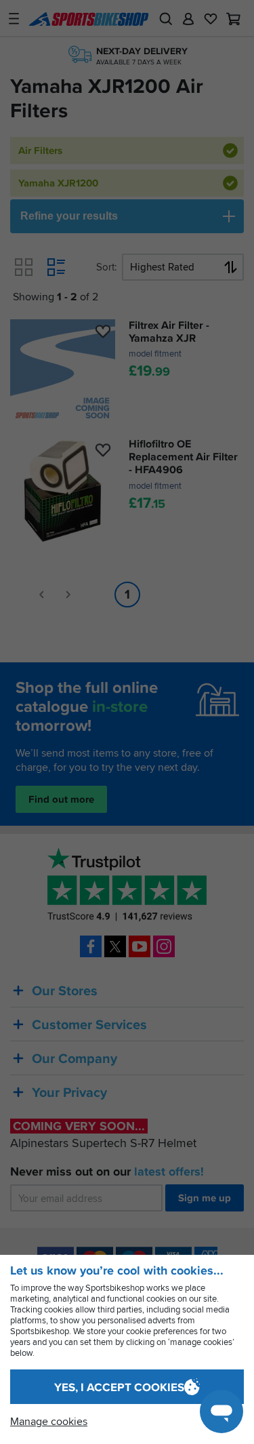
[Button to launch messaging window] (221, 1411)
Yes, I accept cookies (119, 1387)
